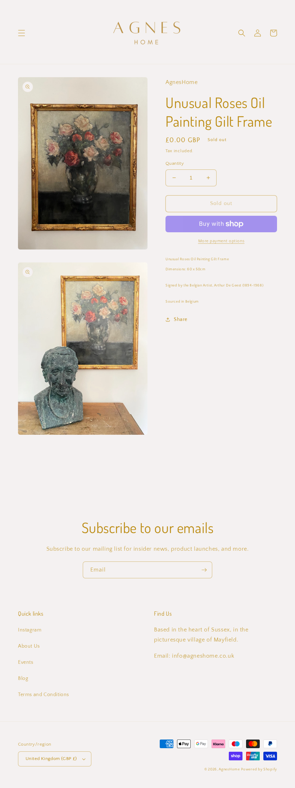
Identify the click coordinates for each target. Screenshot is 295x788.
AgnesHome (229, 769)
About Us (29, 646)
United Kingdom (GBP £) (51, 758)
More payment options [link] (221, 241)
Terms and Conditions (43, 695)
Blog (23, 678)
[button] (22, 33)
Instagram (29, 630)
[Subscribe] (204, 569)
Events (25, 662)
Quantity (174, 163)
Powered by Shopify (259, 769)
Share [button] (180, 319)
